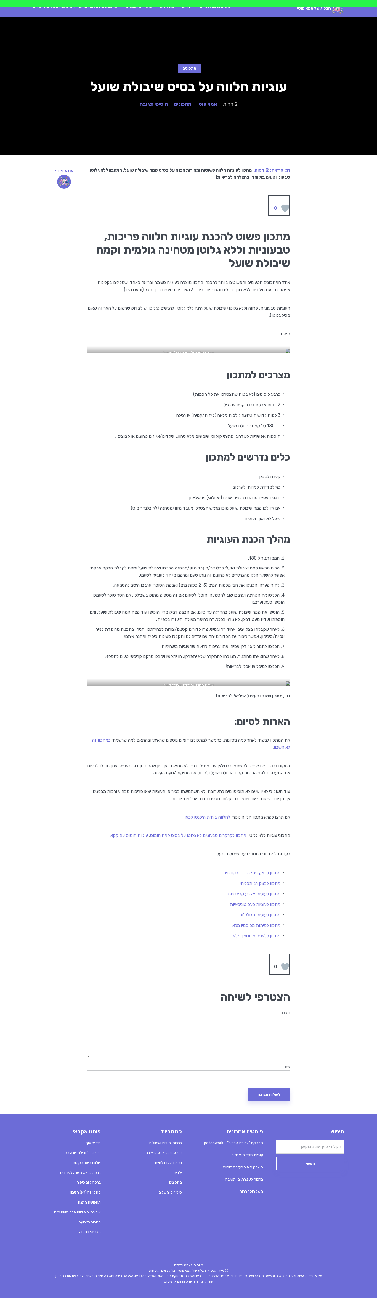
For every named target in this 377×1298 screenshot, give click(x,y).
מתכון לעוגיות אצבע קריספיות (254, 893)
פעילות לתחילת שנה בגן (83, 1153)
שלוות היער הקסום (87, 1162)
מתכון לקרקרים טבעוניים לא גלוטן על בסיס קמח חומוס (198, 835)
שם (287, 1067)
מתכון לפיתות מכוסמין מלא (256, 925)
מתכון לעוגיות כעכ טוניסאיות (255, 904)
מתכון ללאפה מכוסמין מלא (256, 935)
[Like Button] (285, 208)
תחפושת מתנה (89, 1202)
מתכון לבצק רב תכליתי (260, 883)
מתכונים (167, 6)
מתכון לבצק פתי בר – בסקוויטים (251, 872)
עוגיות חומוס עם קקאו (128, 835)
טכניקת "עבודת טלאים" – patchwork (233, 1143)
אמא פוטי (207, 104)
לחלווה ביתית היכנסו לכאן (207, 817)
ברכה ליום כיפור (89, 1182)
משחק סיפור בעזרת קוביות (243, 1167)
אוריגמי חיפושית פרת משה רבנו (77, 1212)
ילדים (187, 6)
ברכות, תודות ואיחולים (98, 6)
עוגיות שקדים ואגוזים (247, 1155)
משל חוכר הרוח (251, 1191)
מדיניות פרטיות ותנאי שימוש (183, 1281)
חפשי (310, 1163)
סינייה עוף (93, 1143)
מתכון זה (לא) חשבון (85, 1192)
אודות (209, 1281)
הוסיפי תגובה (154, 104)
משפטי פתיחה (90, 1232)
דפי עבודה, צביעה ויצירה (54, 6)
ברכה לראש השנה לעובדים (80, 1172)
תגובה (285, 1013)
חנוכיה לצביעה (90, 1222)
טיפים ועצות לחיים (215, 6)
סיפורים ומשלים (138, 6)
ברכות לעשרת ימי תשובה (244, 1179)
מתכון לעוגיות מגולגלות (259, 914)
